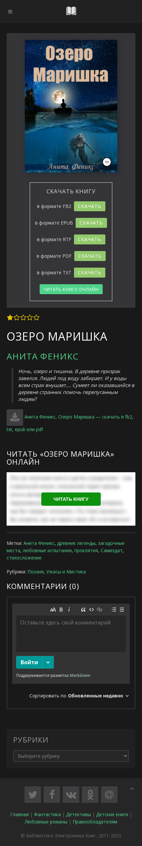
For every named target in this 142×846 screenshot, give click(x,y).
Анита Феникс (43, 356)
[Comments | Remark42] (71, 652)
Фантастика (47, 814)
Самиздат (112, 550)
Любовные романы (46, 821)
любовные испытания (47, 550)
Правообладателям (95, 821)
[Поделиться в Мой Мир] (109, 794)
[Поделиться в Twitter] (32, 794)
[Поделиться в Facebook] (52, 794)
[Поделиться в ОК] (90, 794)
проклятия (86, 550)
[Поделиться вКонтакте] (71, 794)
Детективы (78, 814)
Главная (19, 814)
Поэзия (35, 571)
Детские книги (112, 814)
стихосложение (24, 557)
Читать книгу (71, 499)
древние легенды (76, 543)
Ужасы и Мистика (66, 571)
